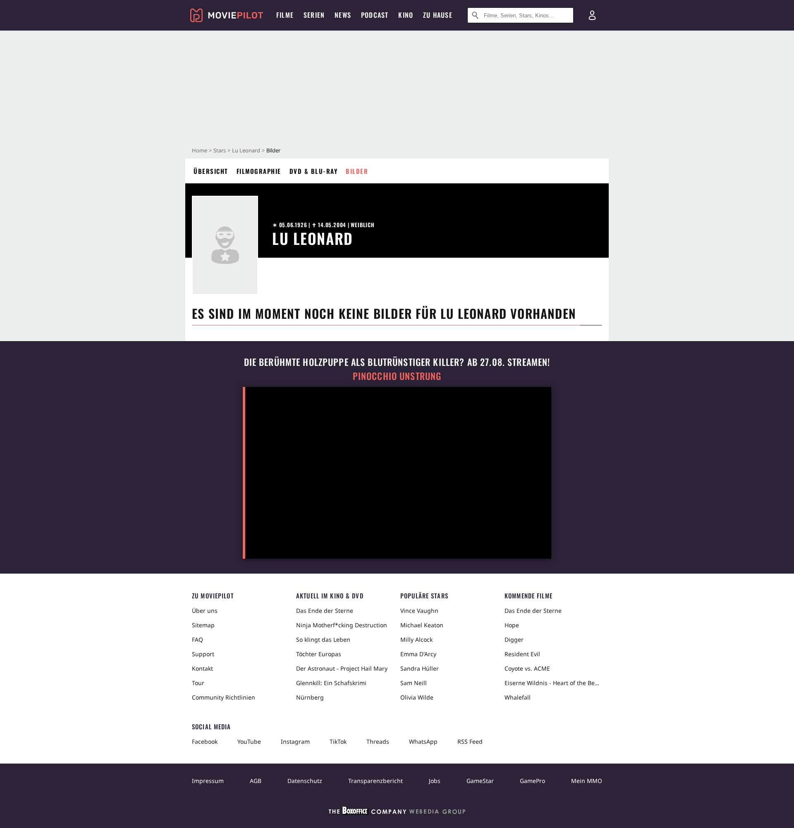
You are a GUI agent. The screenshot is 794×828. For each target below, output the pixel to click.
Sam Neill (413, 683)
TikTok (338, 741)
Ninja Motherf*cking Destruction (341, 625)
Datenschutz (304, 781)
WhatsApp (423, 741)
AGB (255, 781)
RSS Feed (470, 741)
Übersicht (211, 171)
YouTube (249, 741)
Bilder (357, 171)
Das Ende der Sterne (324, 610)
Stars (219, 150)
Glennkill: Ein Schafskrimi (331, 683)
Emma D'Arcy (418, 654)
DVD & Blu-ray (313, 171)
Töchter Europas (318, 654)
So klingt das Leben (323, 639)
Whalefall (518, 697)
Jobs (434, 781)
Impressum (208, 781)
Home (199, 150)
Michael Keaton (421, 625)
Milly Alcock (416, 639)
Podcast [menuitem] (374, 15)
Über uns (205, 610)
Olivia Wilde (416, 697)
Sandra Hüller (419, 668)
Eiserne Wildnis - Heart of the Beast (553, 683)
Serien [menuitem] (314, 15)
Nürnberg (310, 697)
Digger (514, 639)
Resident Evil (522, 654)
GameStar (480, 781)
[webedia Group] (397, 812)
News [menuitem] (343, 15)
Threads (377, 741)
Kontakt (202, 668)
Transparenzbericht (375, 781)
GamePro (532, 781)
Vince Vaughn (419, 610)
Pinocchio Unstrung (397, 376)
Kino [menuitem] (405, 15)
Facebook (205, 741)
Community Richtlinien (223, 697)
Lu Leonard (246, 150)
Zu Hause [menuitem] (437, 15)
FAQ (197, 639)
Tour (198, 683)
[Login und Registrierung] (592, 15)
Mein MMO (586, 781)
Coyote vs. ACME (527, 668)
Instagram (295, 741)
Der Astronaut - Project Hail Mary (341, 668)
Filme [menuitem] (285, 15)
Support (203, 654)
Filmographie (259, 171)
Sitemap (203, 625)
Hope (512, 625)
